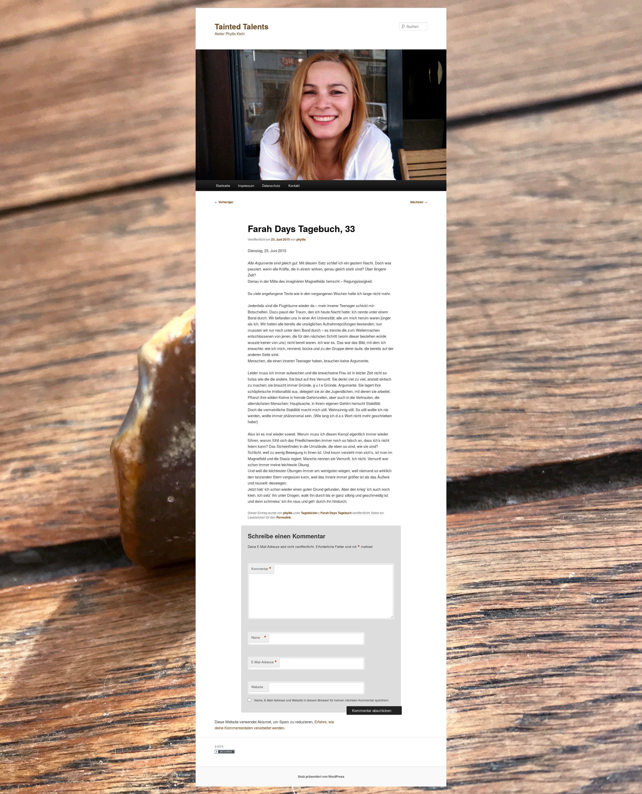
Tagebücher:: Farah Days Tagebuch (326, 513)
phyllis (301, 239)
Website (257, 686)
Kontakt (294, 185)
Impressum (246, 185)
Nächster (418, 202)
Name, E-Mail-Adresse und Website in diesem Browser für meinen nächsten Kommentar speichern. (321, 700)
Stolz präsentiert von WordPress (321, 776)
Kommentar (261, 569)
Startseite (223, 185)
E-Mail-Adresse (264, 662)
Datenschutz (271, 185)
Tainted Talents (242, 26)
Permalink (283, 517)
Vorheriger (224, 202)
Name (258, 637)
